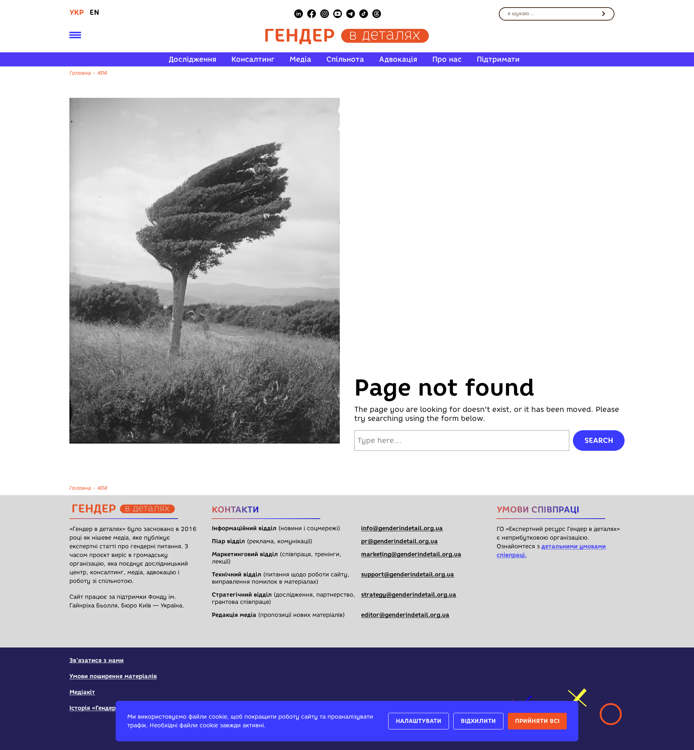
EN (94, 12)
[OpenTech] (579, 664)
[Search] (604, 13)
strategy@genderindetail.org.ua (408, 594)
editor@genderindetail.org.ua (405, 614)
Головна (80, 73)
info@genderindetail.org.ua (402, 528)
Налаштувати (418, 721)
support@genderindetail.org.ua (407, 574)
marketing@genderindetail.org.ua (411, 554)
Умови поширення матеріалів (113, 676)
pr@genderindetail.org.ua (399, 541)
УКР (76, 12)
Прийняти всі (537, 721)
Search (598, 440)
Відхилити (478, 721)
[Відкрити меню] (75, 36)
